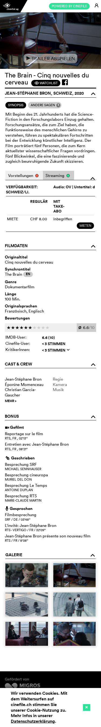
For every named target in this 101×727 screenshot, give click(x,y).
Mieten (85, 225)
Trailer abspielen (50, 58)
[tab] (15, 105)
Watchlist (46, 83)
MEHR (10, 401)
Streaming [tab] (55, 175)
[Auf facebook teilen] (65, 82)
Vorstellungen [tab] (21, 175)
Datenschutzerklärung (33, 721)
